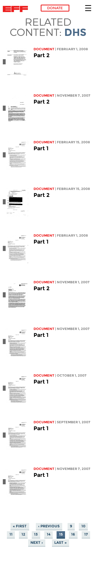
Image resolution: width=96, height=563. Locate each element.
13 (36, 534)
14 (48, 534)
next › (36, 542)
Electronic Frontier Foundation (17, 9)
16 (73, 534)
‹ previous (49, 526)
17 (86, 534)
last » (60, 542)
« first (20, 526)
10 (83, 526)
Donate (55, 8)
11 (11, 534)
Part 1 (41, 148)
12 (23, 534)
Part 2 (42, 55)
